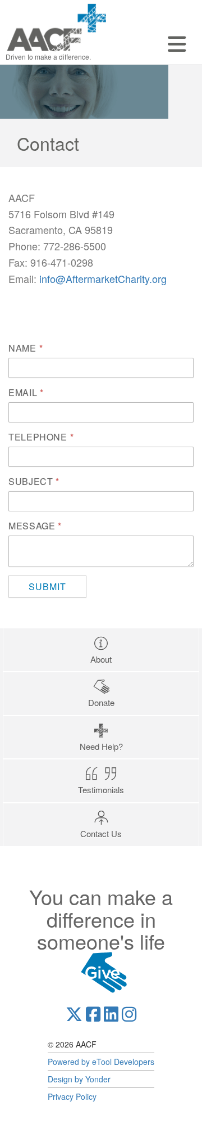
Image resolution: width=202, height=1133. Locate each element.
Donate (101, 702)
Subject (30, 481)
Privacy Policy (72, 1096)
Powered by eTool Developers (101, 1061)
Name (22, 348)
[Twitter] (74, 1014)
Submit (47, 586)
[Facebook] (93, 1014)
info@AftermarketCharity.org (103, 278)
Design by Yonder (79, 1079)
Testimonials (101, 789)
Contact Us (101, 833)
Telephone (37, 437)
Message (31, 526)
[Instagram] (129, 1014)
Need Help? (101, 746)
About (101, 659)
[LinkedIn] (111, 1014)
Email (22, 392)
